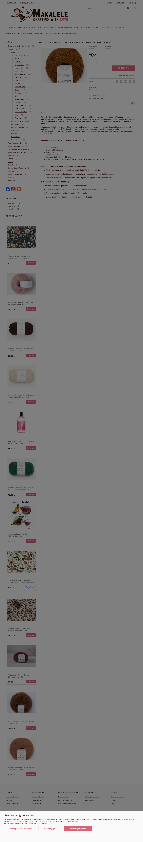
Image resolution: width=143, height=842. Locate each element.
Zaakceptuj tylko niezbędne (20, 829)
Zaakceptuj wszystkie (77, 829)
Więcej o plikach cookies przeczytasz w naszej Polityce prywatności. (26, 823)
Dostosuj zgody (51, 829)
